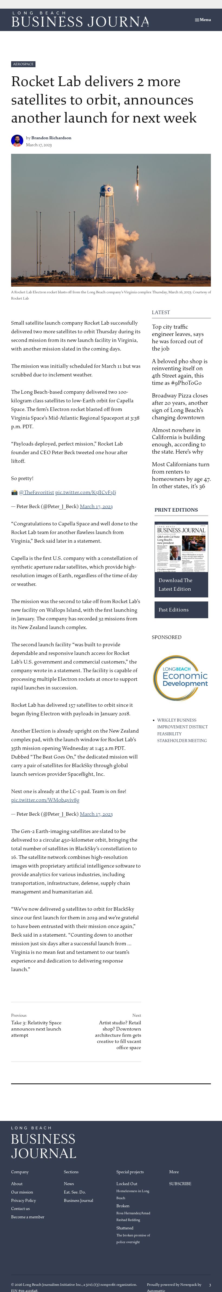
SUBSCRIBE (180, 1183)
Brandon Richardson (51, 138)
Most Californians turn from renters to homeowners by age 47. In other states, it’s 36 (181, 475)
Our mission (22, 1192)
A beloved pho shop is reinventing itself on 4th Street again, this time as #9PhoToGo (180, 372)
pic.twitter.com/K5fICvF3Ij (85, 492)
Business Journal (78, 1200)
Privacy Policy (23, 1200)
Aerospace (23, 64)
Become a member (27, 1217)
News (69, 1183)
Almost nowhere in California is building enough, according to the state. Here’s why (179, 441)
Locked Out (132, 1190)
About (16, 1183)
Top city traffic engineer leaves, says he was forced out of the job (178, 337)
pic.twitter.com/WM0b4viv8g (45, 800)
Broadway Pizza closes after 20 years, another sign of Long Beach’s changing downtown (180, 406)
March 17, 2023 (96, 506)
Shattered (133, 1235)
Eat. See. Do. (75, 1192)
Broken (133, 1212)
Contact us (20, 1208)
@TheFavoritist (36, 492)
